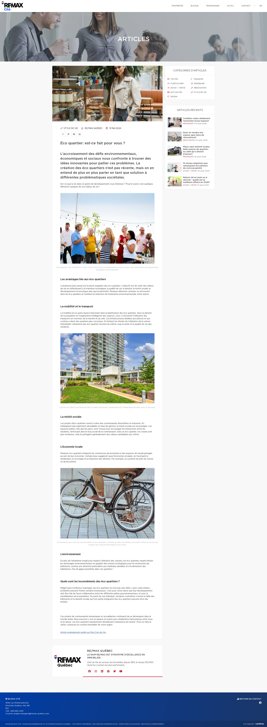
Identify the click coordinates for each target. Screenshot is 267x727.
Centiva (259, 724)
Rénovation (199, 88)
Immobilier (199, 84)
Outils (230, 6)
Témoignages (212, 6)
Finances (198, 79)
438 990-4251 (16, 711)
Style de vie (70, 128)
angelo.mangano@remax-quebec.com (31, 714)
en (261, 6)
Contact (246, 6)
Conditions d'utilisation (129, 724)
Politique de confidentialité (105, 724)
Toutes (174, 79)
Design (173, 97)
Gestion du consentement (152, 724)
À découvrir (177, 84)
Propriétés (177, 6)
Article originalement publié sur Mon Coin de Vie (83, 632)
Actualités (176, 92)
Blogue (194, 6)
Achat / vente (177, 88)
